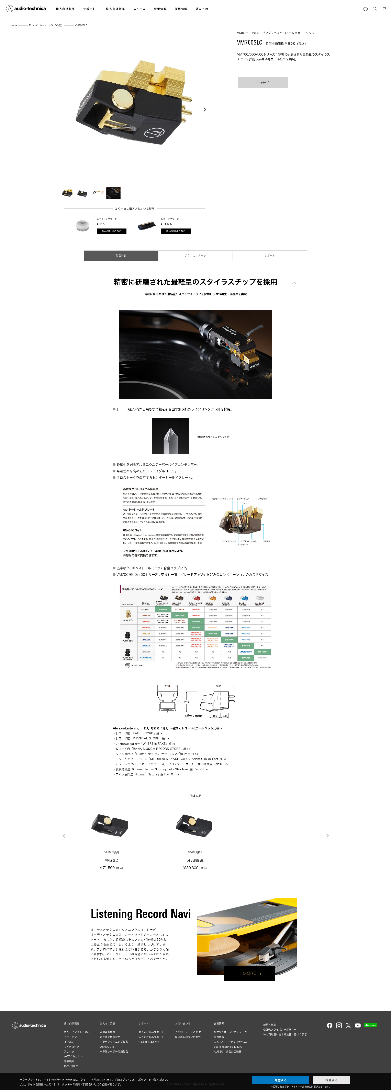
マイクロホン (71, 1046)
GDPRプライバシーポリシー (279, 1029)
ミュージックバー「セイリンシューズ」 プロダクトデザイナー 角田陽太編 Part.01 (170, 764)
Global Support (148, 1041)
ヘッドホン (70, 1037)
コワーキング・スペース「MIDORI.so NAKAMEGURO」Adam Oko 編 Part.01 (169, 759)
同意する (281, 1080)
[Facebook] (330, 1027)
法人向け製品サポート (151, 1037)
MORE (249, 973)
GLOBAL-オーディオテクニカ (231, 1041)
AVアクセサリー (73, 1056)
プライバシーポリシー (135, 1079)
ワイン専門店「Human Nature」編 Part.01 (145, 774)
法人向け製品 (115, 9)
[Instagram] (339, 1027)
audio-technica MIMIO (228, 1046)
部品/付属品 (71, 1066)
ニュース (139, 9)
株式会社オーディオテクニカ (230, 1032)
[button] (204, 109)
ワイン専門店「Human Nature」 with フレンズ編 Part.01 (155, 753)
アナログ (69, 1051)
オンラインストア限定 (77, 1032)
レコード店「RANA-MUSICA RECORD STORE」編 (151, 748)
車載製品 (69, 1061)
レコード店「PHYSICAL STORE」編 (140, 738)
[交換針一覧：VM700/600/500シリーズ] (195, 627)
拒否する (331, 1080)
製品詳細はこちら (111, 231)
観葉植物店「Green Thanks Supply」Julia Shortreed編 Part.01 (160, 769)
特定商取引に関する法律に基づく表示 (285, 1034)
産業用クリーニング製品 (114, 1041)
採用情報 (181, 9)
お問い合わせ (183, 1023)
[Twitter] (348, 1027)
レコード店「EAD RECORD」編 (137, 733)
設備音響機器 (107, 1032)
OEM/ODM (107, 1046)
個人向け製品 (65, 9)
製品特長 (121, 255)
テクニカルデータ (195, 255)
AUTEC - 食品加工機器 (227, 1051)
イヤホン (69, 1041)
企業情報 (160, 9)
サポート (89, 9)
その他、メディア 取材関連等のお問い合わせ (188, 1035)
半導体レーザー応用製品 (114, 1051)
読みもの (202, 9)
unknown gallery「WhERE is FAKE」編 (143, 743)
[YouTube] (358, 1027)
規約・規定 (269, 1024)
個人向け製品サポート (151, 1032)
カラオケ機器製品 (110, 1037)
